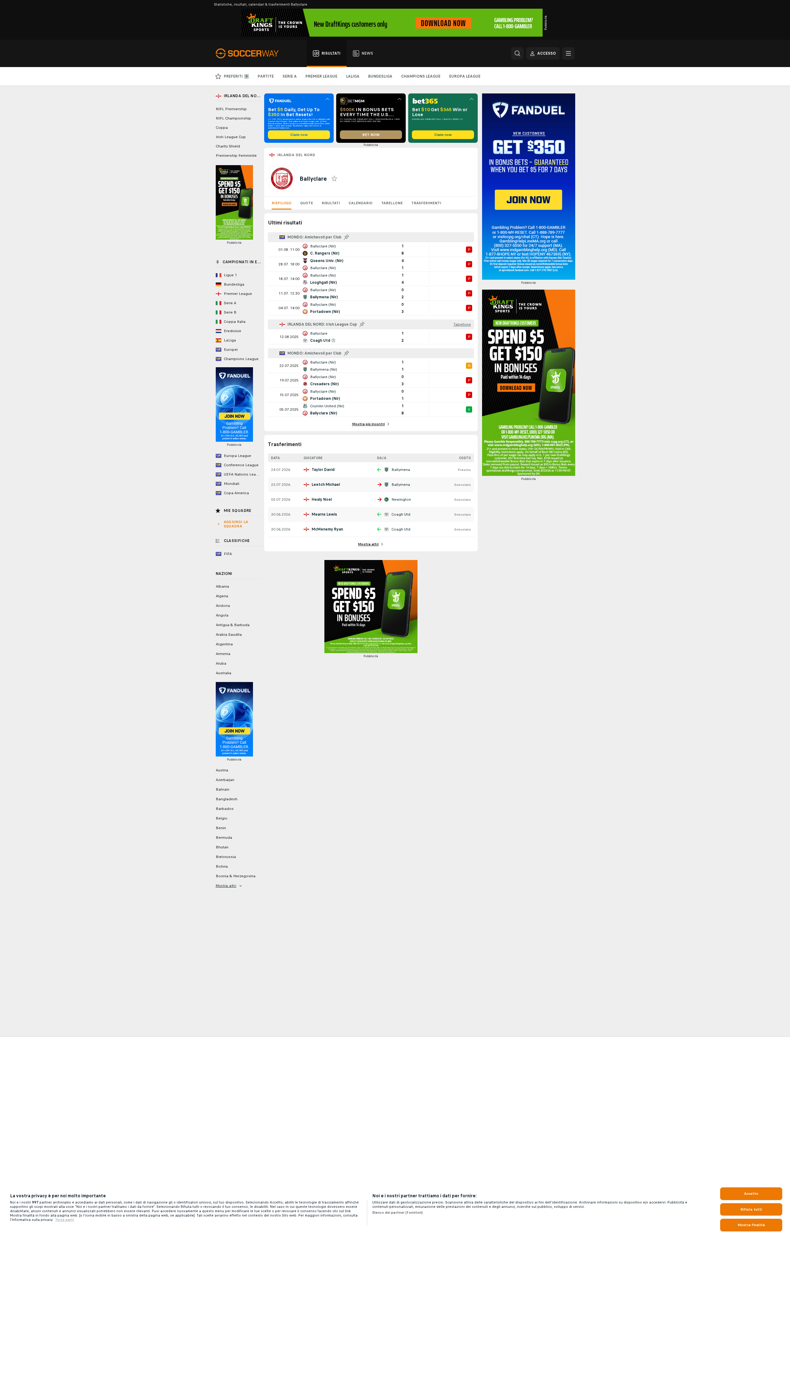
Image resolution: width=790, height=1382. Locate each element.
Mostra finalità (751, 1225)
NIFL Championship (233, 118)
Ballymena (400, 469)
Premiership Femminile (236, 155)
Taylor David (323, 469)
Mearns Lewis (324, 514)
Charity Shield (228, 146)
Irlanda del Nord (296, 155)
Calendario (360, 203)
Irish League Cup (231, 136)
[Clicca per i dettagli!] (371, 249)
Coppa (222, 127)
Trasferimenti (426, 203)
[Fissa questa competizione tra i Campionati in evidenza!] (346, 237)
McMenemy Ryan (327, 529)
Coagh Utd (400, 514)
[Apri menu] (568, 53)
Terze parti (64, 1219)
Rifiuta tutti (751, 1209)
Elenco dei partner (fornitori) (397, 1212)
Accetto (751, 1193)
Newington (401, 499)
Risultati (331, 203)
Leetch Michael (326, 484)
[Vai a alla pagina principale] (251, 53)
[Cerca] (517, 53)
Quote (306, 203)
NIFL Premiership (231, 108)
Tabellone (392, 203)
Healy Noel (322, 499)
